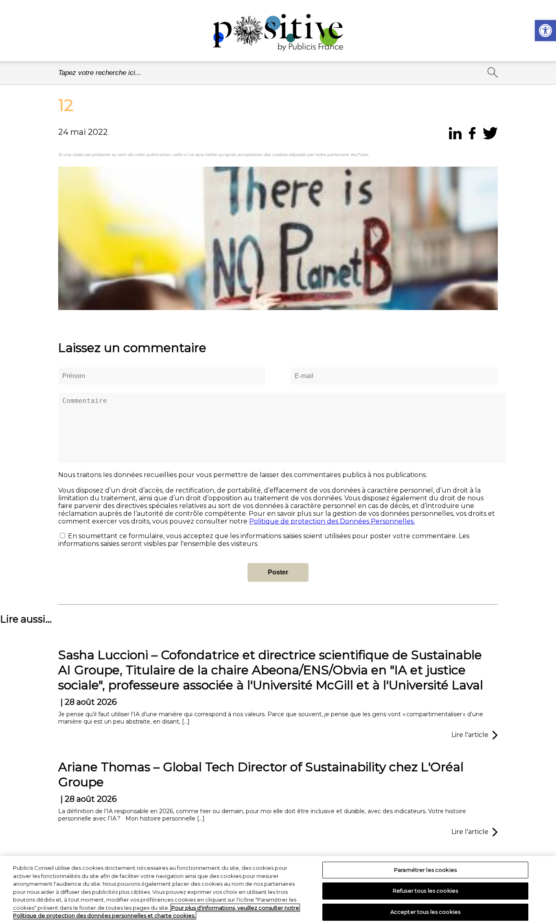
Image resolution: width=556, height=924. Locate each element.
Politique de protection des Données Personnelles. (332, 521)
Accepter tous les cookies (425, 912)
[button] (545, 30)
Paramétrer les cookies (425, 870)
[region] (278, 890)
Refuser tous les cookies (425, 890)
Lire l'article (469, 735)
